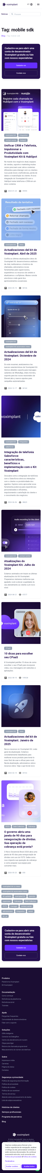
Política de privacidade (10, 1084)
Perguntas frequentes (10, 1016)
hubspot (23, 140)
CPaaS (8, 648)
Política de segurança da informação (15, 1081)
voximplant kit (11, 135)
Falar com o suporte (9, 1023)
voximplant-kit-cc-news (11, 886)
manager (13, 906)
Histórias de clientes (10, 1107)
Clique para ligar (8, 1043)
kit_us (5, 916)
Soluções (6, 1030)
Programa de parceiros (12, 1117)
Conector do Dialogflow (10, 1037)
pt (28, 4)
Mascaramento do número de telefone (16, 1050)
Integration (24, 135)
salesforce (9, 447)
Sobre (4, 1057)
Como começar (7, 996)
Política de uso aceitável (10, 1091)
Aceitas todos (29, 1166)
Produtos (6, 978)
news (22, 245)
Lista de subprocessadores (12, 1100)
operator (32, 896)
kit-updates (7, 896)
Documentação (8, 992)
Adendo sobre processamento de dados (16, 1097)
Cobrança (31, 826)
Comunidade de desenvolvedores (14, 1019)
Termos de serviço (8, 1094)
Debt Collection (18, 826)
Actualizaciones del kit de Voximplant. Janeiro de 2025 (20, 740)
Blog (3, 36)
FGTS (8, 826)
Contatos (5, 1070)
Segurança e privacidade (12, 1077)
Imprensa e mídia (8, 1060)
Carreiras (5, 1064)
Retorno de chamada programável (14, 1046)
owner (30, 911)
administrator (8, 911)
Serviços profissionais (11, 1112)
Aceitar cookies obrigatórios (13, 1166)
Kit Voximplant (7, 985)
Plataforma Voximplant (10, 982)
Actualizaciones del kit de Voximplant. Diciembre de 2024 (20, 355)
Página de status (8, 1067)
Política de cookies (8, 1087)
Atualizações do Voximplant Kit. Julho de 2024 (19, 565)
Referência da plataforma (11, 999)
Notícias (4, 14)
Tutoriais (5, 1005)
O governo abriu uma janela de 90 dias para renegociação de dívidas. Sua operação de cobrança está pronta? (20, 839)
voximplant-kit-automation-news (18, 347)
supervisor (6, 901)
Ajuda (4, 1013)
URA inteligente (7, 1033)
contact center (11, 140)
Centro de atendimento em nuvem (14, 1040)
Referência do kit (8, 1002)
